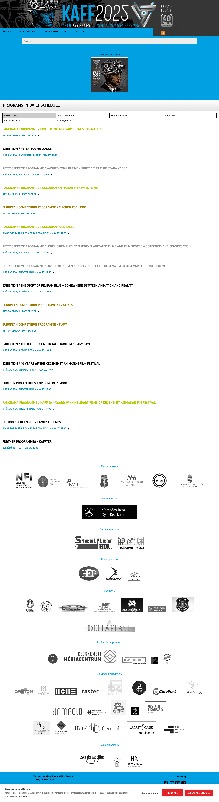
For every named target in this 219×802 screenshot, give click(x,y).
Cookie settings (149, 793)
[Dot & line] (53, 659)
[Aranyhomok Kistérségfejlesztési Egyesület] (46, 606)
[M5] (167, 659)
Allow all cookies (198, 793)
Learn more (22, 796)
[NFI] (24, 481)
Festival (7, 32)
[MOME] (66, 692)
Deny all (172, 793)
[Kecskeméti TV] (90, 656)
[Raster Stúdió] (90, 692)
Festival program (27, 32)
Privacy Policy (180, 776)
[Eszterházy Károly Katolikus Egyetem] (175, 730)
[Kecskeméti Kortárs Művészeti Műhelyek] (96, 713)
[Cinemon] (193, 688)
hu (163, 33)
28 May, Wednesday (66, 115)
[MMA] (132, 481)
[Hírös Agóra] (134, 761)
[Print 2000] (134, 576)
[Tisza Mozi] (131, 543)
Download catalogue (110, 55)
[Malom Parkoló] (157, 609)
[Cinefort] (164, 692)
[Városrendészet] (182, 605)
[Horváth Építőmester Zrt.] (89, 573)
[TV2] (154, 660)
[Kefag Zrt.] (105, 608)
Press (67, 32)
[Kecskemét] (104, 481)
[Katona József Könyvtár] (117, 762)
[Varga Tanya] (61, 728)
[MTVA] (159, 481)
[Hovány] (113, 573)
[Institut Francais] (155, 708)
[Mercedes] (109, 512)
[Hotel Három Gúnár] (41, 728)
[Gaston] (24, 692)
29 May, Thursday (119, 115)
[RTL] (134, 660)
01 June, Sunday (64, 121)
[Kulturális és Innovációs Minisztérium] (189, 481)
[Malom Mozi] (132, 605)
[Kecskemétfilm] (92, 759)
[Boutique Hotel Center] (142, 728)
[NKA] (49, 482)
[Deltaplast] (109, 625)
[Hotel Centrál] (96, 728)
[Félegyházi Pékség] (30, 605)
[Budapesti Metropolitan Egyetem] (43, 691)
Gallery (80, 32)
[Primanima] (118, 708)
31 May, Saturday (12, 121)
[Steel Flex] (93, 543)
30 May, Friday (171, 115)
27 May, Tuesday (11, 115)
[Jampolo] (67, 712)
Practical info (50, 32)
